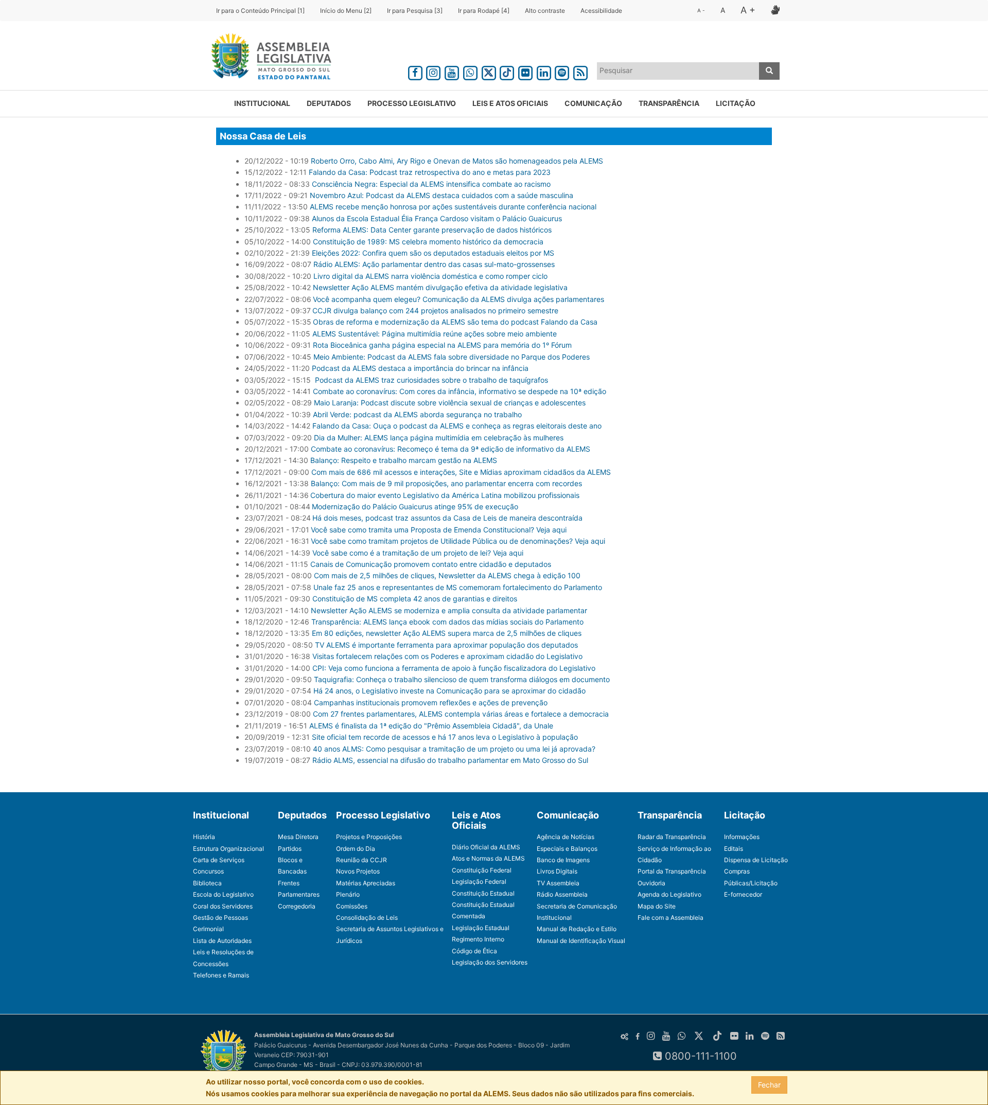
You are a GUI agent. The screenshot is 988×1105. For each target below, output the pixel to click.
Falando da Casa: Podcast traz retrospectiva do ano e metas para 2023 (430, 172)
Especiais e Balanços (567, 848)
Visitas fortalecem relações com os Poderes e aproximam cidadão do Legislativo (447, 656)
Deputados (329, 103)
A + (747, 10)
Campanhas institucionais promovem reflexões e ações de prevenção (431, 702)
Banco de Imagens (563, 860)
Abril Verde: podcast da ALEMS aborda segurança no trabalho (417, 414)
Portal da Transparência (672, 871)
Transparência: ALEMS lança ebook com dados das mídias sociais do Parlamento (447, 621)
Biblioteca (207, 883)
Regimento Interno (478, 939)
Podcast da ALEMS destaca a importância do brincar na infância (420, 368)
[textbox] (678, 70)
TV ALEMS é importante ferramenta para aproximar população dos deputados (446, 644)
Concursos (208, 871)
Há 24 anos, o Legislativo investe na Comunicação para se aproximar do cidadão (449, 690)
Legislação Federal (479, 881)
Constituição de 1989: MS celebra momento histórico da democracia (428, 241)
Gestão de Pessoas (220, 917)
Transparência (669, 103)
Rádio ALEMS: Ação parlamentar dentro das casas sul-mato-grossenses (434, 264)
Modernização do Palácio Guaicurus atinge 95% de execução (415, 506)
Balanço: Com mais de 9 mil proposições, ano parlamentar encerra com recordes (446, 483)
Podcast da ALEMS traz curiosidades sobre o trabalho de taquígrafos (431, 380)
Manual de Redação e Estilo (576, 929)
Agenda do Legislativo (669, 894)
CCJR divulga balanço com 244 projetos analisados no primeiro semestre (435, 310)
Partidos (290, 848)
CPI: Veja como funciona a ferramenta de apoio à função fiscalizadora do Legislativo (453, 668)
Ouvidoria (651, 883)
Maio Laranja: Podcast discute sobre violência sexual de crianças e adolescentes (450, 402)
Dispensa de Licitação (756, 860)
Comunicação (593, 103)
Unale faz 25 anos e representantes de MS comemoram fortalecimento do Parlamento (457, 587)
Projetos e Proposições (369, 837)
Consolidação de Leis (367, 917)
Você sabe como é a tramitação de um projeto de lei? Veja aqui (417, 552)
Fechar (769, 1084)
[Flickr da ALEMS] (525, 71)
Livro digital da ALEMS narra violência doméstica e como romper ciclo (431, 276)
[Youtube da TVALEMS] (452, 71)
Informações (742, 837)
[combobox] (678, 71)
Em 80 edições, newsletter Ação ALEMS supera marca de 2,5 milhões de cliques (446, 633)
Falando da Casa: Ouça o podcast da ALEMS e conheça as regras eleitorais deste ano (457, 425)
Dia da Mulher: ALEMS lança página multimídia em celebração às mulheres (438, 437)
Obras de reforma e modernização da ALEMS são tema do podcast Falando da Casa (455, 321)
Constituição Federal (481, 870)
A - (701, 10)
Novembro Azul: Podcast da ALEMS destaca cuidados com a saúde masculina (441, 195)
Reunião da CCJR (361, 860)
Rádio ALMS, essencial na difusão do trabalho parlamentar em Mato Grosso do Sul (450, 760)
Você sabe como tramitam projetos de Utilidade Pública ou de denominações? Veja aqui (458, 541)
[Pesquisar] (769, 71)
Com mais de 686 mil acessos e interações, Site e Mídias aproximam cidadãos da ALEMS (461, 472)
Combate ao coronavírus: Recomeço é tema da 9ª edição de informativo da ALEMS (450, 448)
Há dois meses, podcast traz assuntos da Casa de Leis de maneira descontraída (447, 517)
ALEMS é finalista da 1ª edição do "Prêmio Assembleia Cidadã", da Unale (431, 725)
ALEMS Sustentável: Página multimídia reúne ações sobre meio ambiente (434, 333)
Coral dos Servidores (223, 906)
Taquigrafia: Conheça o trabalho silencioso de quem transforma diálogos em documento (462, 679)
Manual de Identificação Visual (581, 940)
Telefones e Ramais (221, 975)
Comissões (351, 906)
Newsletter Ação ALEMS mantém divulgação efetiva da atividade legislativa (440, 287)
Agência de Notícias (565, 837)
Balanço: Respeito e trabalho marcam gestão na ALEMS (403, 460)
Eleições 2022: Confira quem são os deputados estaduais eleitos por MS (434, 252)
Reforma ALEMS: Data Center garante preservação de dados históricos (432, 229)
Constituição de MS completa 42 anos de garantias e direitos (414, 598)
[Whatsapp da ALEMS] (470, 71)
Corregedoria (296, 906)
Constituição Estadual (483, 893)
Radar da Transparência (672, 837)
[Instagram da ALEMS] (434, 71)
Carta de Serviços (218, 860)
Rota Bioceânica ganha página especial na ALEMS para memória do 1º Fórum (442, 345)
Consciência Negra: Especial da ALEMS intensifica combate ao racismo (431, 184)
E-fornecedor (743, 894)
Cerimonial (208, 929)
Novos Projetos (358, 871)
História (204, 837)
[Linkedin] (544, 71)
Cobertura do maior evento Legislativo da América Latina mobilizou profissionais (444, 495)
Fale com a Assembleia (670, 917)
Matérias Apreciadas (365, 883)
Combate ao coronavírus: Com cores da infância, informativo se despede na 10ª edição (459, 391)
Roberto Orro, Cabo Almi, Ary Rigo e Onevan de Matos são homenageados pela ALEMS (457, 160)
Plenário (348, 894)
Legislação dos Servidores (489, 962)
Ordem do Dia (355, 848)
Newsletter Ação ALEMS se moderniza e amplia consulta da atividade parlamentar (449, 610)
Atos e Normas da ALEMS (488, 858)
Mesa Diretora (298, 837)
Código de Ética (474, 951)
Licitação (735, 103)
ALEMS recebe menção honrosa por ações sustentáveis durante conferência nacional (453, 206)
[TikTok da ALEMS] (507, 71)
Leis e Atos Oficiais (510, 103)
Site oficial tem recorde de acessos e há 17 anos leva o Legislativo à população (445, 737)
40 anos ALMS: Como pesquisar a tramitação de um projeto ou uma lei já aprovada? (454, 748)
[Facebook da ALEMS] (415, 71)
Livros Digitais (557, 871)
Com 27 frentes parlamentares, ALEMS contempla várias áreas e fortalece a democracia (461, 713)
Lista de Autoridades (222, 940)
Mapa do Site (657, 906)
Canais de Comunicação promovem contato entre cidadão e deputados (430, 564)
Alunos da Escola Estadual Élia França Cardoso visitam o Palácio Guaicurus (437, 218)
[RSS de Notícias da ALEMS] (580, 71)
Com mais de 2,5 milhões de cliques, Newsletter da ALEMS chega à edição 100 (447, 575)
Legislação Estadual (480, 928)
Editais (733, 848)
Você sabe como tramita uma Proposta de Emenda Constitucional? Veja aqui (439, 529)
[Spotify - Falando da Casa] (562, 71)
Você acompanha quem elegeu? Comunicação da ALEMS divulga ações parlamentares (458, 299)
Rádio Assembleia (562, 894)
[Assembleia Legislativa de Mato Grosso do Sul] (268, 58)
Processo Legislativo (411, 103)
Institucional (262, 103)
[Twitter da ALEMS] (489, 71)
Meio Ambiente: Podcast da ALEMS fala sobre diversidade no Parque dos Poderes (451, 356)
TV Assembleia (558, 883)
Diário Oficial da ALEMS (486, 847)
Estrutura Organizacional (228, 848)
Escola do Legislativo (223, 894)
